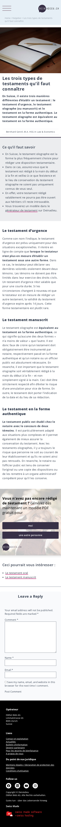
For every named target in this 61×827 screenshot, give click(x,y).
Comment (11, 619)
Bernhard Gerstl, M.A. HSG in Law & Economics (30, 131)
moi (30, 525)
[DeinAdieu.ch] (48, 8)
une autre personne (30, 535)
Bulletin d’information (17, 744)
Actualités (11, 741)
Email (9, 670)
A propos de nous (14, 753)
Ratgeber (16, 18)
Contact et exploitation (17, 738)
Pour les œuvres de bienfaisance (22, 750)
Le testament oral (16, 573)
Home (8, 18)
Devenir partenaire (15, 747)
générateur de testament (21, 210)
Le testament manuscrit (20, 577)
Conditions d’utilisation (17, 770)
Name (9, 657)
